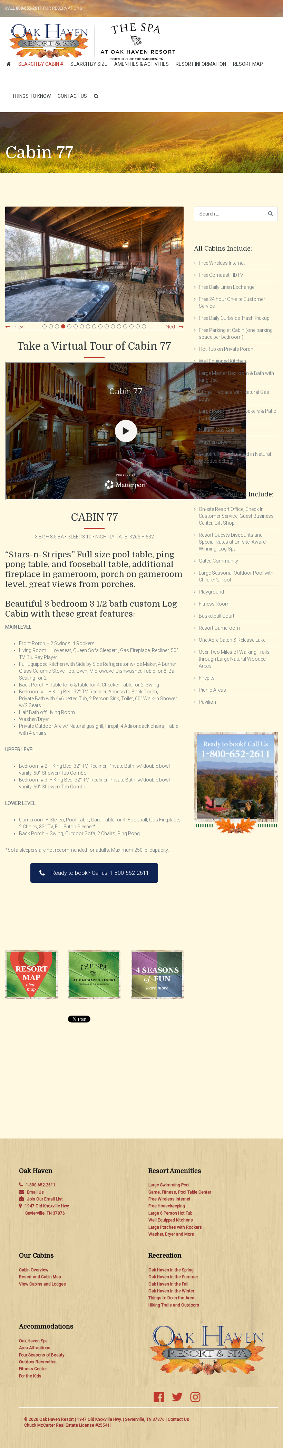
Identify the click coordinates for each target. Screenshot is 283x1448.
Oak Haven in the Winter (171, 1291)
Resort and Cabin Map (40, 1276)
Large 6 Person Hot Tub (170, 1213)
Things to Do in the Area (171, 1297)
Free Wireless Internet (169, 1199)
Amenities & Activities (141, 64)
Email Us (35, 1192)
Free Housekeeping (166, 1206)
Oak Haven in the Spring (171, 1270)
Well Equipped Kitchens (170, 1220)
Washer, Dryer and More (171, 1234)
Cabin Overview (33, 1270)
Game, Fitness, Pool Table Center (179, 1192)
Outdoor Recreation (38, 1362)
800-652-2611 (29, 8)
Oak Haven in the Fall (168, 1284)
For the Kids (30, 1376)
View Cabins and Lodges (42, 1284)
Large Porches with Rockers (175, 1227)
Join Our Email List (45, 1199)
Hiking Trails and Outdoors (173, 1305)
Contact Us (72, 96)
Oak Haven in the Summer (173, 1276)
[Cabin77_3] (94, 264)
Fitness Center (33, 1368)
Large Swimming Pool (168, 1185)
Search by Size (88, 64)
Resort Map (248, 64)
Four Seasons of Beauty (42, 1355)
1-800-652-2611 (41, 1185)
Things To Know (31, 96)
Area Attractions (34, 1347)
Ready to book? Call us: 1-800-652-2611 (100, 873)
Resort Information (201, 64)
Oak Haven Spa (33, 1341)
